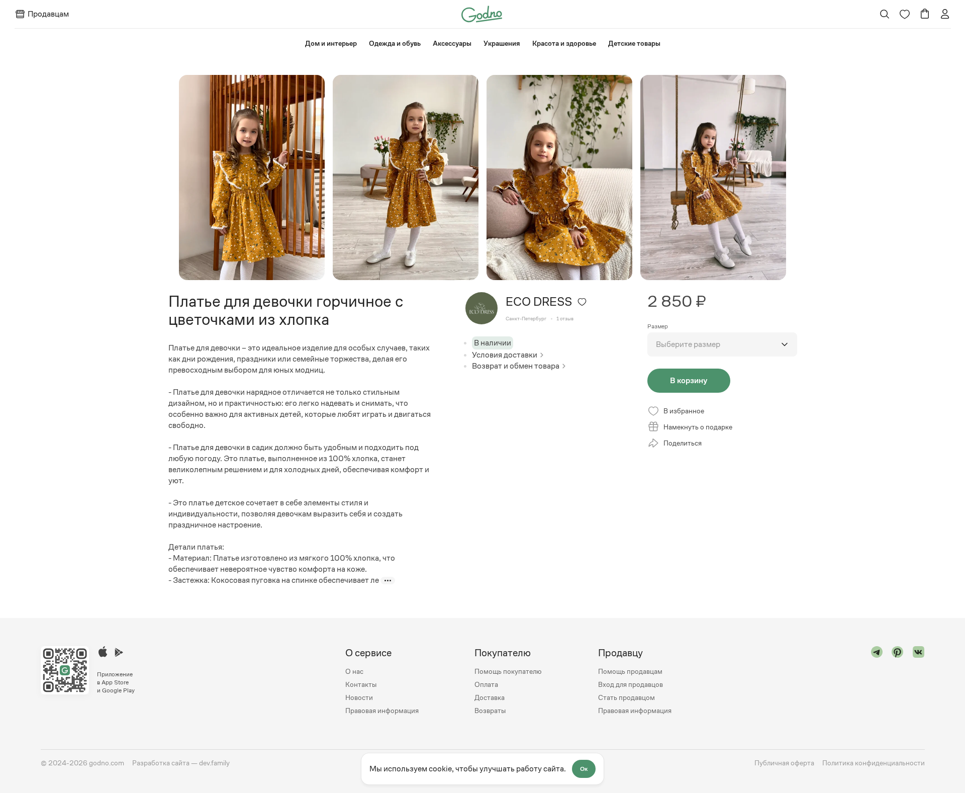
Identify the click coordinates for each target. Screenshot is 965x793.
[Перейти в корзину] (925, 14)
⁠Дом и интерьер (331, 43)
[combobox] (722, 344)
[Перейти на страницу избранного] (905, 14)
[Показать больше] (387, 580)
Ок (584, 768)
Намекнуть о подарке (697, 427)
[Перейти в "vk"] (919, 681)
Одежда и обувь (395, 43)
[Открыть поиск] (884, 14)
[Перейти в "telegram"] (877, 681)
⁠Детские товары (634, 43)
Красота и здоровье (564, 43)
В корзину (688, 380)
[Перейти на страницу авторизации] (945, 14)
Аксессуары (452, 43)
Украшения (502, 43)
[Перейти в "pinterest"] (898, 681)
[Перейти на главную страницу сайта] (481, 13)
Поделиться (682, 443)
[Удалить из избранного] (582, 302)
